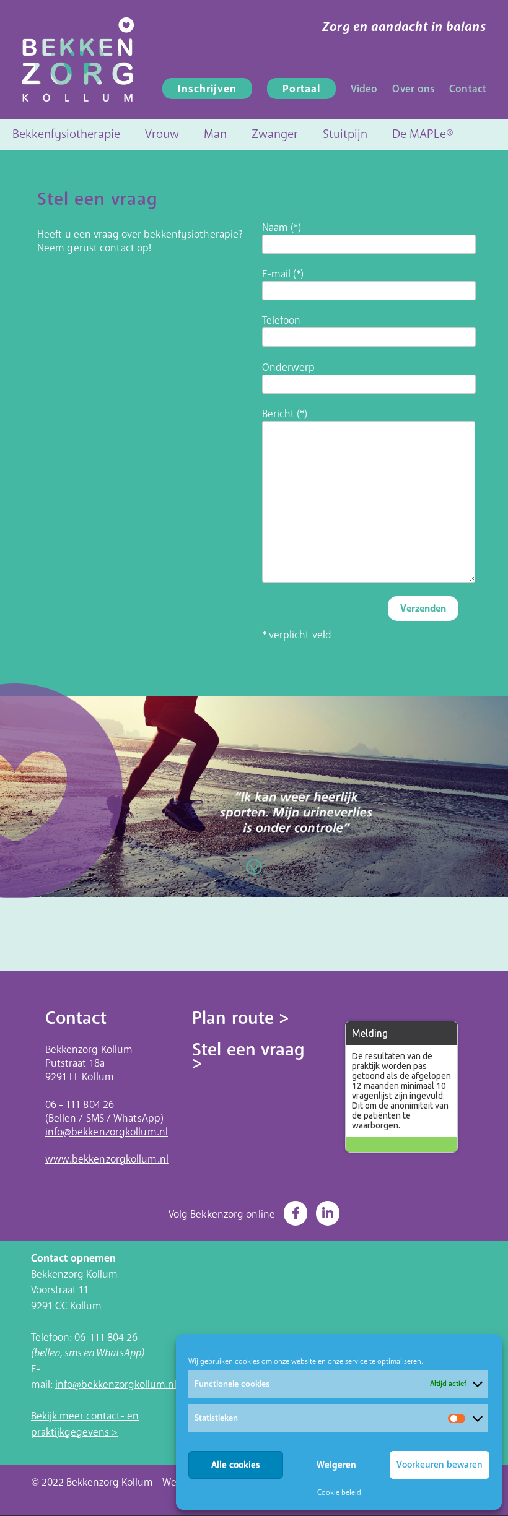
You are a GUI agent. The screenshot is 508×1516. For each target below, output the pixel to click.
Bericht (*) (285, 414)
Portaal (301, 89)
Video (364, 89)
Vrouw (162, 134)
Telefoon (281, 320)
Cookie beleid (339, 1492)
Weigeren (336, 1464)
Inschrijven (207, 89)
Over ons (413, 89)
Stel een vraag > (248, 1056)
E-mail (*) (283, 274)
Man (215, 134)
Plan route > (240, 1018)
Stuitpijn (345, 134)
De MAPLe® (422, 134)
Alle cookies (235, 1464)
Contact (467, 89)
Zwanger (275, 134)
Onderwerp (288, 368)
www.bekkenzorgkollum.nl (107, 1159)
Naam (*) (282, 228)
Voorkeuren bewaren (439, 1464)
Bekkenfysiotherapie (66, 134)
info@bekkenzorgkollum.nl (106, 1132)
